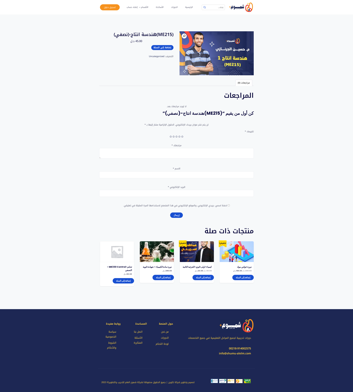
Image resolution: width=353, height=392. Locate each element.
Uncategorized (156, 56)
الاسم (176, 169)
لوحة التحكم (162, 344)
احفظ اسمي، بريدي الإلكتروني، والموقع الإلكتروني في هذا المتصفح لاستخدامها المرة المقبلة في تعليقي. (175, 206)
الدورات (174, 7)
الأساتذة (160, 7)
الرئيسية (189, 7)
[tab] (243, 83)
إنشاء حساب (132, 7)
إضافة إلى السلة (162, 47)
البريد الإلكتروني (176, 187)
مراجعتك (176, 146)
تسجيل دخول (110, 7)
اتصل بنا (138, 331)
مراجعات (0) (244, 83)
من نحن (165, 331)
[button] (184, 36)
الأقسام (144, 7)
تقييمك (249, 131)
